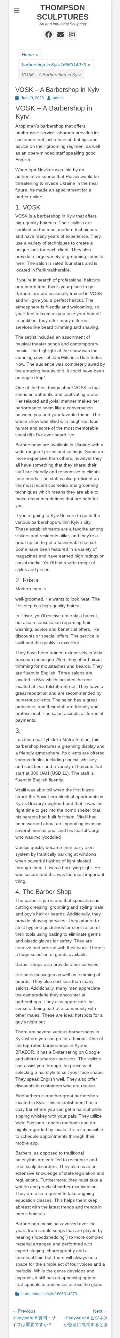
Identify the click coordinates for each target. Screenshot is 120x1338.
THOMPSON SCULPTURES (63, 12)
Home (30, 54)
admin (58, 98)
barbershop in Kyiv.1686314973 (56, 64)
